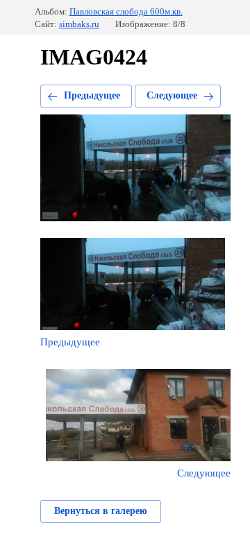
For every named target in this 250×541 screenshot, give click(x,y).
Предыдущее (92, 95)
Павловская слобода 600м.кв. (126, 11)
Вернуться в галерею (100, 511)
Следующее (172, 95)
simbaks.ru (79, 24)
